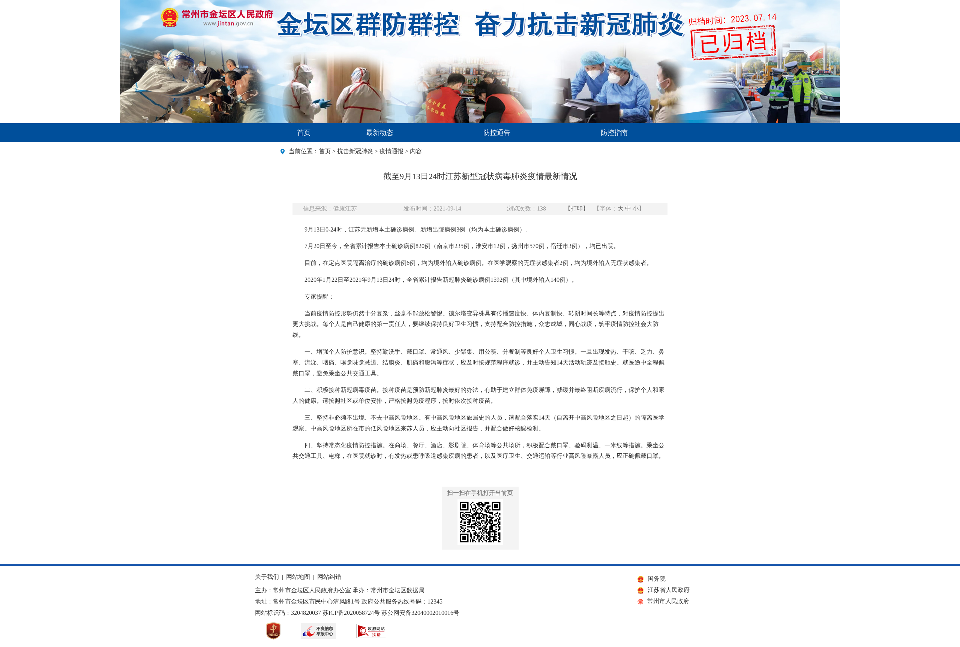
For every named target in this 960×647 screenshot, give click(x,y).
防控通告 (496, 132)
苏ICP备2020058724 (348, 613)
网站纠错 (329, 577)
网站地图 (298, 577)
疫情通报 (392, 151)
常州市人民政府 (668, 601)
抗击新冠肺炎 (355, 151)
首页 (303, 132)
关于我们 (267, 577)
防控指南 (614, 132)
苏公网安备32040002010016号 (420, 613)
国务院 (657, 578)
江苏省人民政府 (669, 590)
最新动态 (379, 132)
